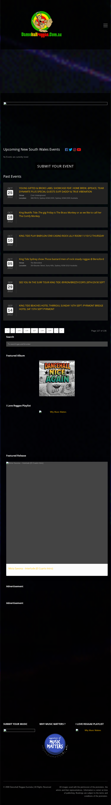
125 (19, 331)
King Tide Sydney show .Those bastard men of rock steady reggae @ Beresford (61, 259)
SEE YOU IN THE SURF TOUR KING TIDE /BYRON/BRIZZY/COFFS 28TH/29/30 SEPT (62, 282)
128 (42, 331)
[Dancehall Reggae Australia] (55, 25)
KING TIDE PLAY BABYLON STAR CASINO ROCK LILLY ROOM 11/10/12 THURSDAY (61, 235)
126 (26, 331)
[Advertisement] (55, 71)
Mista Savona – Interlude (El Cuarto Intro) (30, 568)
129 (49, 331)
